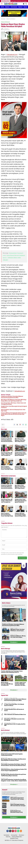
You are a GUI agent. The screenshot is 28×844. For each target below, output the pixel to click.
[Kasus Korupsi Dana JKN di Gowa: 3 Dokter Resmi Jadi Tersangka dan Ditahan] (7, 448)
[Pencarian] (26, 4)
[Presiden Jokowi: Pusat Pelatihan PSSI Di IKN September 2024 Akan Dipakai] (21, 677)
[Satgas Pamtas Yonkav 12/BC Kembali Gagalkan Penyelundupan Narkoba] (14, 744)
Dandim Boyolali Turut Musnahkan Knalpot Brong (16, 811)
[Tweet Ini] (17, 425)
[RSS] (21, 831)
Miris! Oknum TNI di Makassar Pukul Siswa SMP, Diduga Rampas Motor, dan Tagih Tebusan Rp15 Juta (13, 400)
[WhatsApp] (18, 831)
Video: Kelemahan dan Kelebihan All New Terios (15, 714)
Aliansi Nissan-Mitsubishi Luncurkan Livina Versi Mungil (14, 719)
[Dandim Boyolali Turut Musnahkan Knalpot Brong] (4, 812)
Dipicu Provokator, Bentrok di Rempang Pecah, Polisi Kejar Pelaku (13, 410)
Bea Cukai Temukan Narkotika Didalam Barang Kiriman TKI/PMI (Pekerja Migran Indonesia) (13, 775)
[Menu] (2, 4)
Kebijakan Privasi (14, 838)
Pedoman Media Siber (17, 836)
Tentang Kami (14, 835)
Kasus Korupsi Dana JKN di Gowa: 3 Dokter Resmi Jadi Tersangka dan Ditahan (13, 403)
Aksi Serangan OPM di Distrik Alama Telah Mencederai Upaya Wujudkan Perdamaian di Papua (13, 759)
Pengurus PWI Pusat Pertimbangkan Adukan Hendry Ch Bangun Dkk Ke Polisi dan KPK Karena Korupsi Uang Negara (13, 414)
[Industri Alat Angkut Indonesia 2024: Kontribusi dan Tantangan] (4, 805)
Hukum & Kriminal (5, 22)
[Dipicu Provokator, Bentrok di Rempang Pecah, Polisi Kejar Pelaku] (7, 461)
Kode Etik (8, 836)
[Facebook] (7, 831)
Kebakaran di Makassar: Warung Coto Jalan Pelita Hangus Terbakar (17, 636)
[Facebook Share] (14, 425)
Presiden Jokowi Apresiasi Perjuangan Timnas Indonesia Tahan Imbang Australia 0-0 (12, 671)
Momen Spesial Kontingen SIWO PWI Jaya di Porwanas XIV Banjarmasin (7, 684)
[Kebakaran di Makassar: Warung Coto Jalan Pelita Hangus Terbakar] (5, 637)
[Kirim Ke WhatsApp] (26, 425)
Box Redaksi (6, 835)
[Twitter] (10, 831)
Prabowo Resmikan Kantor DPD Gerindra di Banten (14, 710)
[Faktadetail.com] (10, 4)
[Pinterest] (13, 831)
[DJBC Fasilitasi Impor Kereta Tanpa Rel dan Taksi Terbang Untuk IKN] (5, 799)
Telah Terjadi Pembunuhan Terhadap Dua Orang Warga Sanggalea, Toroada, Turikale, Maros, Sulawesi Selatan (14, 780)
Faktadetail (6, 29)
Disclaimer (21, 835)
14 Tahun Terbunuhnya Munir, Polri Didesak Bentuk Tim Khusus (14, 705)
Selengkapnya (13, 642)
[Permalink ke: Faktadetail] (2, 29)
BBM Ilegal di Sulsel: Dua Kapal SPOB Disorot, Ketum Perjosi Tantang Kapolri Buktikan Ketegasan (17, 630)
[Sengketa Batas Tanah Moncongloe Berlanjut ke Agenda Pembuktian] (21, 448)
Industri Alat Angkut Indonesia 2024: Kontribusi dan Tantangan (17, 805)
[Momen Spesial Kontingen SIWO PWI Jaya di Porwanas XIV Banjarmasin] (7, 677)
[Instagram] (15, 831)
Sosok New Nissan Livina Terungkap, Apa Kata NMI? (14, 724)
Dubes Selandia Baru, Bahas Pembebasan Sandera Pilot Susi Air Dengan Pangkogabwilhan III (14, 770)
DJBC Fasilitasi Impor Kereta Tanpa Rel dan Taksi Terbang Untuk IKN (17, 798)
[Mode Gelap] (24, 4)
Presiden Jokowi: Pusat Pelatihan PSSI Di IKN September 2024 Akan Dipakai (20, 684)
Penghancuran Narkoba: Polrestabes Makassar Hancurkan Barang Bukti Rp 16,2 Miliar (12, 397)
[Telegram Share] (23, 425)
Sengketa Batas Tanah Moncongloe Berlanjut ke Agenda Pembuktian (14, 407)
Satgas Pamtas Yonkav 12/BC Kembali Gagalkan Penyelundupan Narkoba (12, 754)
